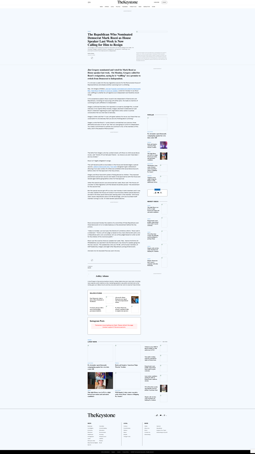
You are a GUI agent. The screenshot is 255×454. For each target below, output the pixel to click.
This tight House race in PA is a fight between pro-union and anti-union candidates (152, 157)
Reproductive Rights (93, 442)
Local (112, 6)
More (146, 423)
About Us (146, 428)
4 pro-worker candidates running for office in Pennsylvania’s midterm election (151, 378)
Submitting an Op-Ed (162, 432)
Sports (89, 444)
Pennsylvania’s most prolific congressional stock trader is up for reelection (152, 223)
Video (140, 6)
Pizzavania (125, 6)
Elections (150, 131)
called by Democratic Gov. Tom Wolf (105, 166)
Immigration (91, 436)
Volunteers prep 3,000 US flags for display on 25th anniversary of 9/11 (152, 180)
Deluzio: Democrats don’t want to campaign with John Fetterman (152, 263)
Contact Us (147, 432)
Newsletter (147, 6)
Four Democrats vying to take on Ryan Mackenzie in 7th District (97, 299)
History (149, 175)
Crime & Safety (103, 428)
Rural (100, 442)
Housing (101, 434)
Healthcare (90, 434)
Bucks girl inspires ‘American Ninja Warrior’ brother (152, 145)
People (149, 142)
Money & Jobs (91, 440)
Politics (118, 6)
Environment (102, 432)
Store (153, 6)
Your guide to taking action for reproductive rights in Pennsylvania (150, 358)
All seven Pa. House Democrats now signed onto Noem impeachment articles (121, 300)
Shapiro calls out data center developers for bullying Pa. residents (153, 249)
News (101, 6)
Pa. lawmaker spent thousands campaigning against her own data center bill (156, 136)
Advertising (147, 434)
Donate (164, 2)
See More (165, 341)
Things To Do (133, 6)
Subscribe (156, 2)
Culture (125, 426)
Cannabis (101, 426)
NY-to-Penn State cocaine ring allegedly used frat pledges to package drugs (153, 236)
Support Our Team (161, 430)
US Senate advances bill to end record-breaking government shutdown (96, 309)
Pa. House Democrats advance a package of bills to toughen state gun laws (122, 309)
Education (101, 430)
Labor (89, 438)
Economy (90, 430)
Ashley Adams (91, 53)
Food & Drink (127, 428)
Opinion (107, 6)
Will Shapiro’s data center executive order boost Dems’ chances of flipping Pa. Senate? (152, 169)
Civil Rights (90, 428)
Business (90, 426)
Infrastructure (102, 436)
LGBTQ (101, 438)
